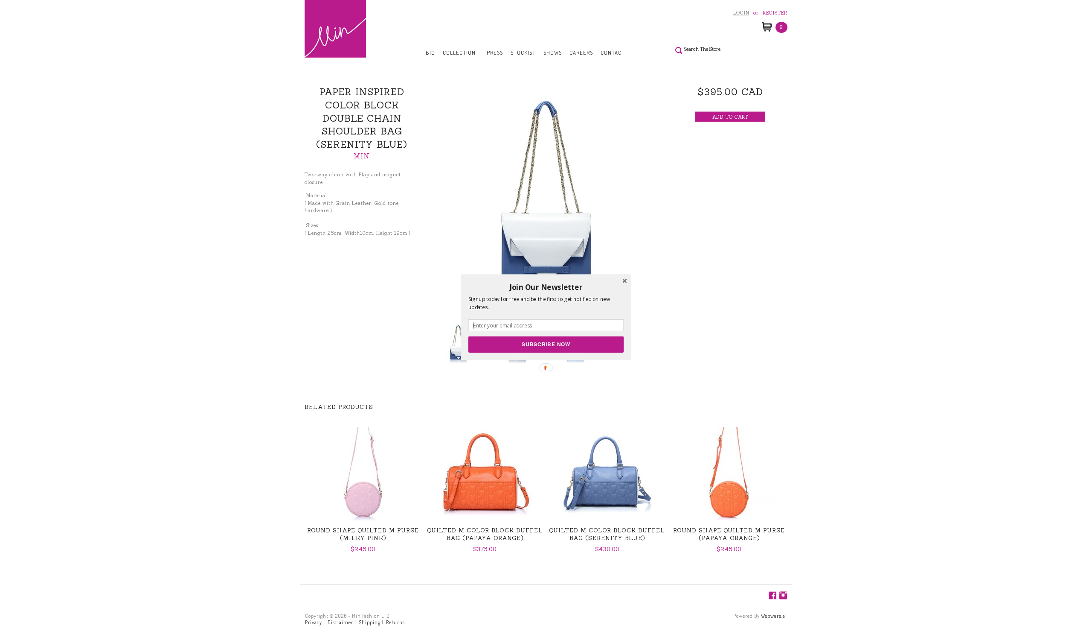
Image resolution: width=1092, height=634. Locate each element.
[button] (546, 287)
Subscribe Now (546, 344)
